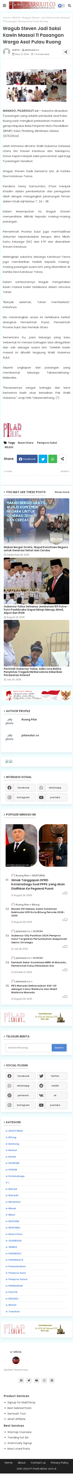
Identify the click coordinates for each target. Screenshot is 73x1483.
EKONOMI (13, 1163)
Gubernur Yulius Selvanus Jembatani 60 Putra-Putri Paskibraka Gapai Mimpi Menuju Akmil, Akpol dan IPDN (36, 609)
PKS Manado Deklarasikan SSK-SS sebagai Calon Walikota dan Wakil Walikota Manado (34, 989)
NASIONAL (14, 1227)
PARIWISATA (15, 1259)
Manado (13, 1195)
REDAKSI (13, 1298)
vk (55, 1095)
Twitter (43, 459)
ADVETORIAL (15, 1130)
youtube (55, 797)
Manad (12, 1189)
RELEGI (16, 17)
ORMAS (12, 1247)
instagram (23, 797)
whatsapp (55, 787)
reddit (55, 1085)
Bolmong (13, 1143)
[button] (69, 5)
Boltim (12, 1156)
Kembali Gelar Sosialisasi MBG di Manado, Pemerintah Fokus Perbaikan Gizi (38, 964)
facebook (23, 787)
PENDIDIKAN (15, 1285)
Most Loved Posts (18, 1449)
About (22, 1463)
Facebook (29, 459)
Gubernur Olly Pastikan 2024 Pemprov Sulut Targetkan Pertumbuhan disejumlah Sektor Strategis (39, 939)
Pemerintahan (17, 1266)
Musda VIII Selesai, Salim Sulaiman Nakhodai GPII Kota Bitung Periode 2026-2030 (38, 912)
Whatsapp (52, 459)
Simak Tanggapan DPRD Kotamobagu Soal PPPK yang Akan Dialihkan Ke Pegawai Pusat (38, 884)
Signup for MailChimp (21, 1402)
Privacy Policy (60, 1463)
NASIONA (13, 1221)
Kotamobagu (16, 1176)
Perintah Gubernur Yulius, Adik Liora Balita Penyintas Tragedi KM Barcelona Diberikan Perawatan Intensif (33, 672)
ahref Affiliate (16, 1419)
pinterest (23, 1095)
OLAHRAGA (15, 1240)
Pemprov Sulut (47, 443)
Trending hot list (18, 1437)
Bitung (12, 1137)
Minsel (12, 1208)
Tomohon (14, 1311)
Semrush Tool (16, 1413)
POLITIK (12, 1292)
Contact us (38, 1463)
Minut (11, 1214)
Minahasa (14, 1201)
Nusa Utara (25, 443)
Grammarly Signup (19, 1443)
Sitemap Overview (19, 1432)
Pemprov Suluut (18, 1279)
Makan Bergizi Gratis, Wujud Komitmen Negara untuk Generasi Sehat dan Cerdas (36, 549)
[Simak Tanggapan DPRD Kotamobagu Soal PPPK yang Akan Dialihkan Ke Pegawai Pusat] (36, 845)
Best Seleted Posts (19, 1408)
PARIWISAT (15, 1253)
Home (6, 17)
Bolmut (12, 1150)
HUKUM (12, 1169)
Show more (62, 492)
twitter (55, 1076)
